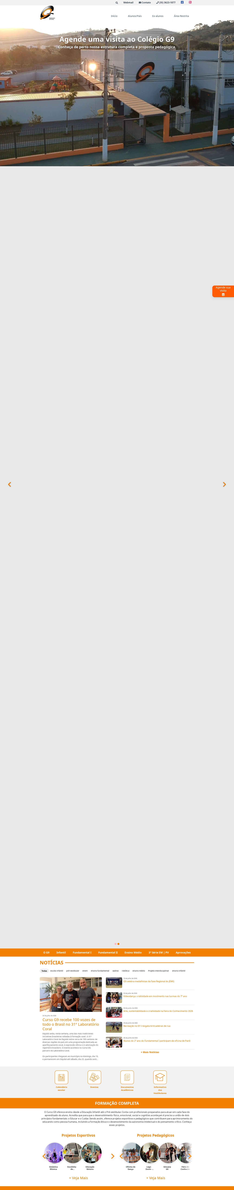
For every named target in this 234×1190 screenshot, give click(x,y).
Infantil (61, 952)
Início (114, 16)
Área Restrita (181, 16)
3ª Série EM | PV (159, 952)
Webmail (128, 2)
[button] (5, 484)
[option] (51, 1156)
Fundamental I (82, 952)
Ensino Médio (133, 952)
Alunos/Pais (135, 16)
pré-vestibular (72, 970)
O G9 (46, 952)
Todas (44, 971)
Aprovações (183, 952)
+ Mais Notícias (150, 1052)
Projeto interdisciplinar (158, 970)
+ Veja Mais (78, 1177)
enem (85, 970)
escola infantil (56, 970)
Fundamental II (108, 952)
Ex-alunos (157, 16)
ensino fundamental (100, 970)
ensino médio (139, 970)
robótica (125, 970)
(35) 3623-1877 (167, 2)
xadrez (116, 970)
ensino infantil (178, 970)
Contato (146, 2)
